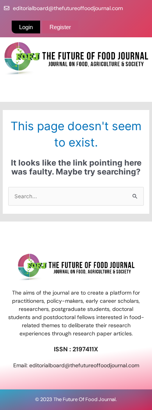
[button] (76, 90)
